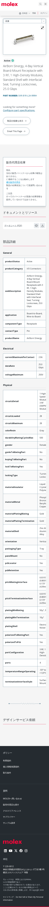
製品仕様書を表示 (15, 120)
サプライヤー (9, 816)
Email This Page (14, 131)
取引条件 (7, 772)
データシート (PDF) (13, 225)
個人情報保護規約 (11, 766)
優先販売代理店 (13, 182)
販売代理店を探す (11, 804)
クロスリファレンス (12, 810)
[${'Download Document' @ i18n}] (42, 225)
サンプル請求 (9, 823)
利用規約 (7, 760)
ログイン (43, 13)
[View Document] (36, 225)
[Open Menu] (45, 4)
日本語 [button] (24, 13)
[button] (42, 28)
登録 (34, 13)
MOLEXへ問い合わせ (12, 798)
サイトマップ (8, 897)
